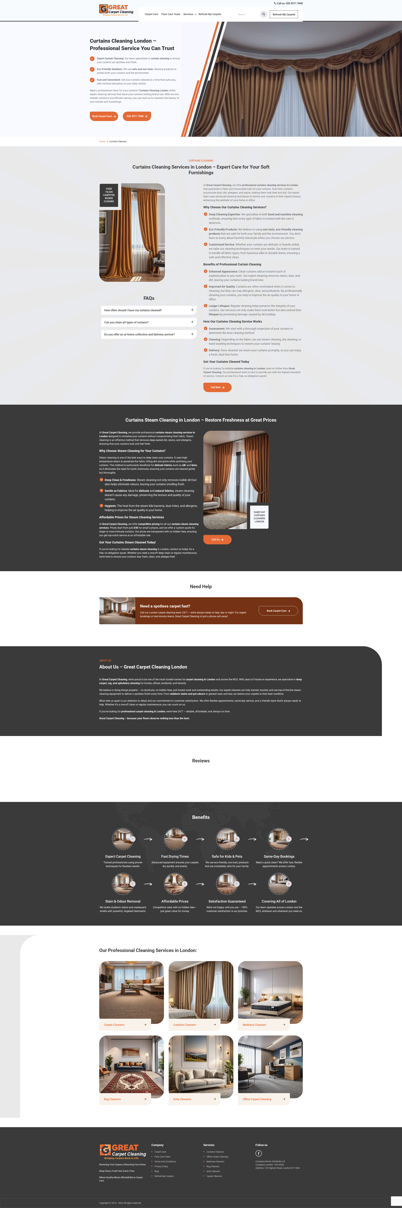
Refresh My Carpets (210, 14)
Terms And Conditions (165, 1161)
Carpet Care (151, 14)
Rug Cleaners (112, 1099)
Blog (157, 1171)
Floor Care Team (170, 14)
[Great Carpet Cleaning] (116, 10)
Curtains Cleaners (184, 1024)
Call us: (289, 3)
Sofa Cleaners (182, 1099)
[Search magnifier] (263, 14)
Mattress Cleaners (254, 1024)
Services (188, 14)
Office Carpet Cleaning (257, 1099)
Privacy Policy (161, 1166)
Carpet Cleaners (114, 1024)
